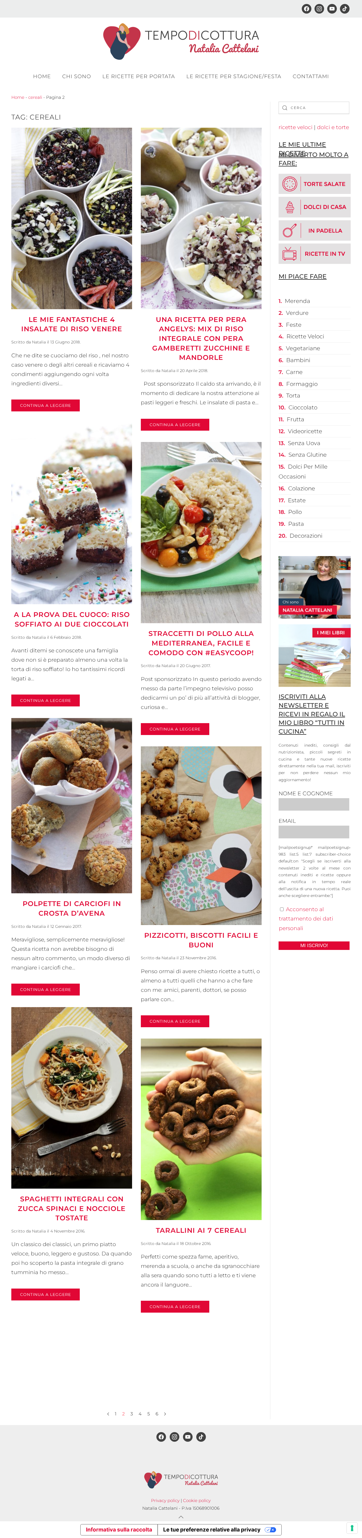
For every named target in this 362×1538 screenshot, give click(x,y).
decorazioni (306, 535)
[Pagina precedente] (108, 1414)
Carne (294, 372)
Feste (293, 324)
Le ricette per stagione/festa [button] (233, 76)
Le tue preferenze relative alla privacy (211, 1529)
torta (293, 395)
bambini (298, 360)
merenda (297, 301)
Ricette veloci (305, 336)
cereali (35, 97)
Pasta (296, 523)
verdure (297, 312)
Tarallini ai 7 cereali (201, 1230)
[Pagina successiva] (165, 1414)
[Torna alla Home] (181, 41)
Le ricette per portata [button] (138, 76)
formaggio (302, 384)
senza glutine (307, 454)
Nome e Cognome (306, 793)
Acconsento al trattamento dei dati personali (306, 918)
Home (42, 76)
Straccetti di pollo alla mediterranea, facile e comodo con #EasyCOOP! (201, 643)
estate (297, 500)
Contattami (311, 76)
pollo (295, 512)
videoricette (305, 431)
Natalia (39, 342)
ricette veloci (296, 127)
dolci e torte (333, 127)
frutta (295, 419)
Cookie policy (197, 1500)
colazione (301, 488)
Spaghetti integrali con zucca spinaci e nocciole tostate (72, 1208)
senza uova (304, 443)
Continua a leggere (45, 405)
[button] (181, 1517)
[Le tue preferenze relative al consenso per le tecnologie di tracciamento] (352, 1528)
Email (287, 821)
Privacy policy (165, 1500)
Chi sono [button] (76, 76)
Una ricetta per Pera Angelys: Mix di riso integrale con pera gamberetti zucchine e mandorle (201, 338)
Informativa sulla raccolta (119, 1529)
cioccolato (302, 407)
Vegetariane (303, 348)
